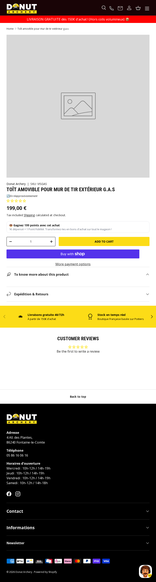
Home (10, 29)
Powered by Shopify (45, 572)
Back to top (78, 396)
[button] (16, 201)
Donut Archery (16, 184)
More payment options (73, 264)
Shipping (29, 215)
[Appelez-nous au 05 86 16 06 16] (112, 7)
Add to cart (104, 241)
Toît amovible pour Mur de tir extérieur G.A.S (42, 29)
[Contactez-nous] (120, 8)
